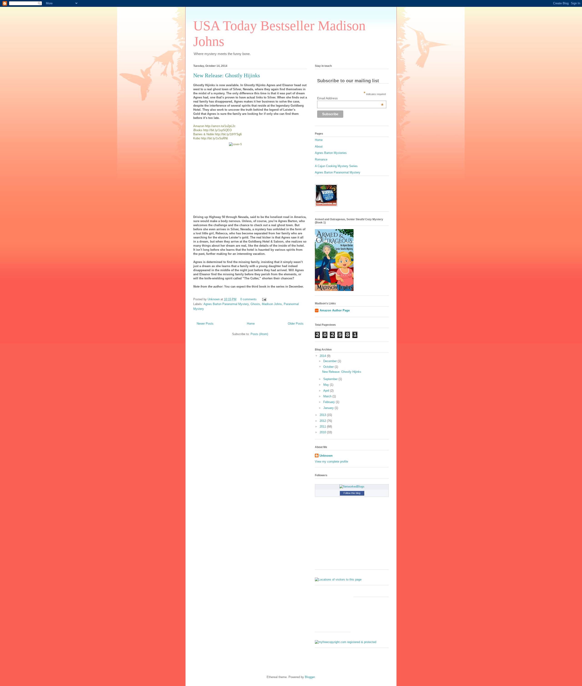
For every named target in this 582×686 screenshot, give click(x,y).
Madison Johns (272, 304)
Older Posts (296, 323)
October (329, 366)
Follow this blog (352, 493)
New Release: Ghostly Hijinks (226, 75)
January (329, 408)
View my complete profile (331, 461)
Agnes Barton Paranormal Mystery (226, 304)
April (326, 390)
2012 (323, 421)
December (330, 361)
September (331, 379)
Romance (321, 159)
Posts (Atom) (259, 334)
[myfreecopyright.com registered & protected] (345, 642)
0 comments (248, 299)
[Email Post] (263, 299)
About (319, 146)
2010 (323, 432)
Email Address (350, 98)
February (329, 402)
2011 (323, 426)
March (327, 396)
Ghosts (255, 304)
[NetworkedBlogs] (351, 486)
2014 (323, 356)
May (326, 384)
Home (251, 323)
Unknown (214, 299)
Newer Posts (205, 323)
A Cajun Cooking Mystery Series (336, 166)
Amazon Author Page (335, 310)
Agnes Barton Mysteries (331, 153)
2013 (323, 415)
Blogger (310, 677)
